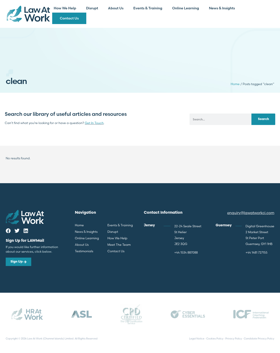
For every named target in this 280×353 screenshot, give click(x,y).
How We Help (65, 8)
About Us (115, 8)
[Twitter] (16, 230)
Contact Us (69, 18)
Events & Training (147, 8)
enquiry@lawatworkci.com (250, 212)
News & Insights (222, 8)
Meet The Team (119, 245)
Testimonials (84, 251)
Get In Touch (94, 123)
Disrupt (92, 8)
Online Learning (185, 8)
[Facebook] (8, 230)
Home (235, 84)
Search (263, 119)
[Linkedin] (25, 230)
